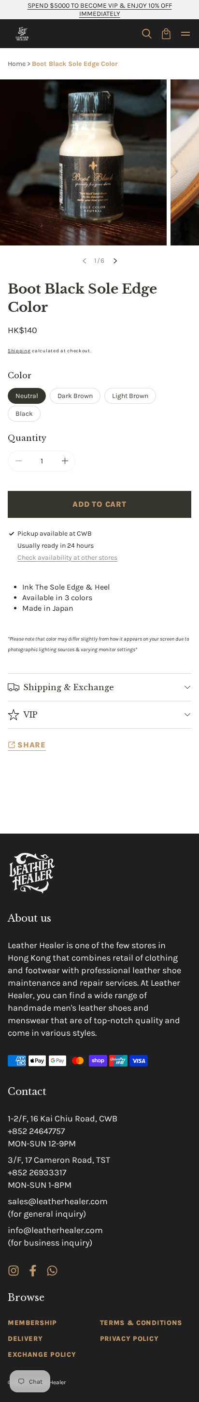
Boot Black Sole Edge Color (75, 64)
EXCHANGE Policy (42, 1355)
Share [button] (31, 744)
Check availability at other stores (67, 557)
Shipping (19, 351)
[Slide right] (115, 261)
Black (24, 414)
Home (17, 64)
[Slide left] (84, 261)
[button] (146, 33)
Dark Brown (75, 396)
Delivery (25, 1339)
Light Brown (130, 396)
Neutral (26, 396)
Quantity (27, 438)
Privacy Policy (129, 1339)
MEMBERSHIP (32, 1323)
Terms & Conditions (141, 1323)
